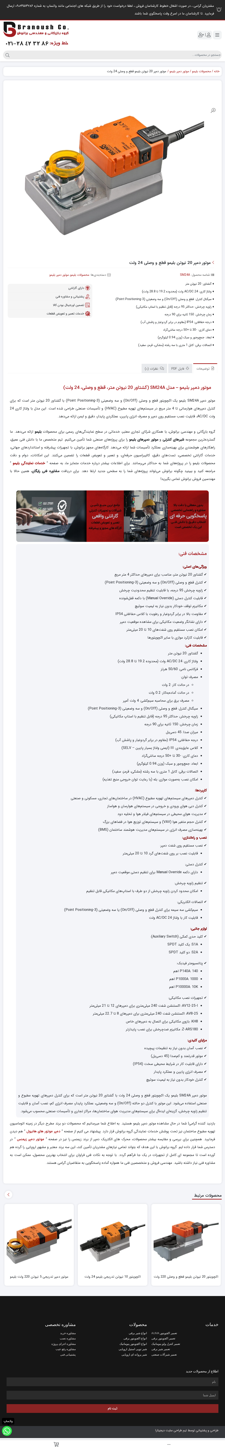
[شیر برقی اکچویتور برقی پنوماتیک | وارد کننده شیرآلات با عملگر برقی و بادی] (36, 34)
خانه (217, 71)
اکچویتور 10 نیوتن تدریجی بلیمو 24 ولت (113, 1276)
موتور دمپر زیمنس (30, 1139)
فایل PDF (178, 368)
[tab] (205, 368)
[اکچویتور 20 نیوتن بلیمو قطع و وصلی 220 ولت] (186, 1238)
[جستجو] (7, 55)
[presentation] (8, 1194)
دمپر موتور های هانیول (43, 1131)
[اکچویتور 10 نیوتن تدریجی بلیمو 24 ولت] (112, 1238)
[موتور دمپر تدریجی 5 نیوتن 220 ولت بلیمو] (39, 1238)
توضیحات (203, 368)
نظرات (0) (152, 368)
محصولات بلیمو (201, 71)
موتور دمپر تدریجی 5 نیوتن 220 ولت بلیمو (39, 1276)
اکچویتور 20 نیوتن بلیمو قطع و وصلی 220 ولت (186, 1276)
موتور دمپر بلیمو (179, 71)
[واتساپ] (7, 1431)
